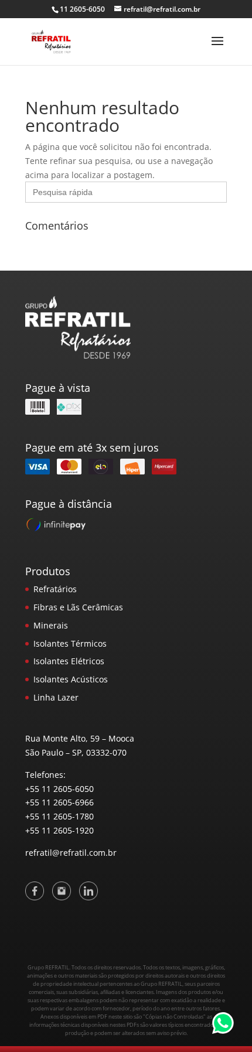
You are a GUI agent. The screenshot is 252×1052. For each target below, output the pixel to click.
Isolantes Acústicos (70, 679)
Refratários (55, 589)
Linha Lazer (56, 697)
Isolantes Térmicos (70, 643)
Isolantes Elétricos (68, 661)
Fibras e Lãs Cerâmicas (78, 607)
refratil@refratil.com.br (71, 852)
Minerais (50, 625)
